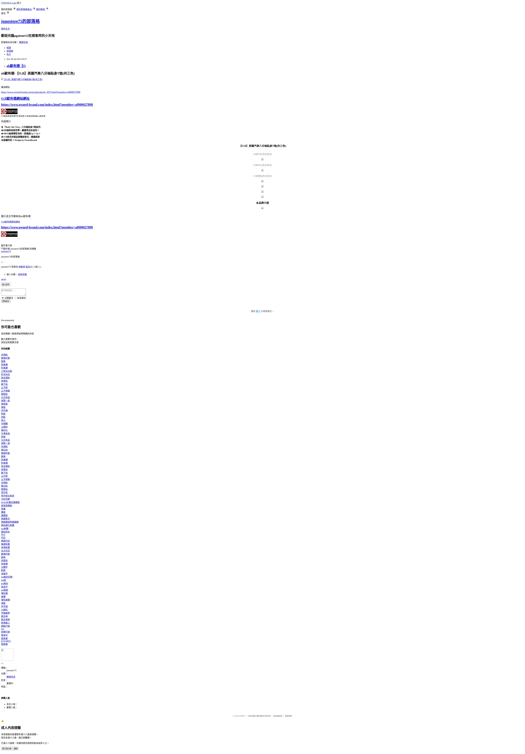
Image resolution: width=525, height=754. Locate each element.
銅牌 (3, 570)
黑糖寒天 (5, 519)
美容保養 (22, 274)
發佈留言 (5, 301)
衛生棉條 (5, 619)
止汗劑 (4, 387)
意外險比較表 (7, 496)
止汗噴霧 (5, 391)
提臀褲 (4, 644)
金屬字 (4, 574)
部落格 (10, 51)
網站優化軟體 (7, 525)
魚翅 (3, 437)
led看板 (4, 590)
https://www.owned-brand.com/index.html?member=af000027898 (47, 104)
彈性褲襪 (5, 600)
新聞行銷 (5, 632)
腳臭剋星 (5, 358)
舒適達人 (5, 623)
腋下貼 (4, 384)
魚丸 (3, 420)
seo (2, 629)
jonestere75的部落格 (20, 21)
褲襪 (3, 596)
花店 (3, 537)
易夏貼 (4, 381)
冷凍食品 (5, 433)
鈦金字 (4, 587)
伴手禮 (4, 410)
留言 (28, 267)
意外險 (4, 492)
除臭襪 (4, 364)
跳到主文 (5, 29)
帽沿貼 (4, 450)
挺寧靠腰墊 (6, 505)
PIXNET (242, 716)
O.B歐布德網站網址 (15, 98)
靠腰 (3, 509)
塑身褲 (4, 638)
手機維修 (5, 613)
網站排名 (5, 532)
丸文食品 (5, 397)
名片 (9, 54)
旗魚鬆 (4, 404)
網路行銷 (5, 626)
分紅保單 (5, 499)
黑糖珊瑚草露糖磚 (10, 522)
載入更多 (5, 285)
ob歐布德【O (16, 66)
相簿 (9, 48)
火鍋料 (4, 427)
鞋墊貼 (4, 394)
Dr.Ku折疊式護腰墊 (10, 502)
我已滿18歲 (6, 749)
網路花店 (5, 541)
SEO (3, 534)
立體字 (4, 567)
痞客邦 (22, 267)
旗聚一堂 (5, 401)
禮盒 (3, 407)
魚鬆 (3, 414)
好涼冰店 (5, 374)
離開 (16, 749)
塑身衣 (4, 635)
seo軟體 (4, 528)
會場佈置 (5, 547)
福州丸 (4, 430)
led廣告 (4, 583)
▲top (3, 279)
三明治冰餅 (6, 371)
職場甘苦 (23, 42)
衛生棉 (4, 616)
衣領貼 (4, 355)
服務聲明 (288, 716)
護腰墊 (4, 515)
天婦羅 (4, 424)
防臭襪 (4, 368)
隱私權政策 (277, 716)
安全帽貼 (5, 378)
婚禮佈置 (5, 544)
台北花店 (5, 551)
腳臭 (3, 361)
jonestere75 (6, 251)
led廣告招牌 (6, 577)
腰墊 (3, 512)
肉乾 (3, 417)
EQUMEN (6, 641)
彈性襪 (4, 593)
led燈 (3, 580)
